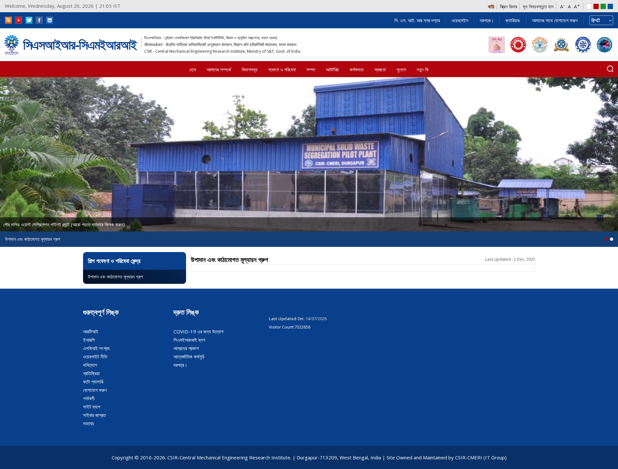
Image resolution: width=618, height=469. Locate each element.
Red (596, 6)
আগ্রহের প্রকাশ (186, 348)
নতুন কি (423, 69)
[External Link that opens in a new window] (497, 45)
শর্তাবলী (89, 398)
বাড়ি (491, 6)
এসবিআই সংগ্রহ (96, 348)
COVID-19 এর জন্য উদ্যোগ (198, 331)
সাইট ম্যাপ (91, 406)
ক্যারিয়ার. (512, 20)
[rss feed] (8, 20)
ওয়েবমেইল (460, 20)
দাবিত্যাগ (90, 365)
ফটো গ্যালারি (93, 381)
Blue (610, 6)
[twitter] (29, 20)
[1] (611, 239)
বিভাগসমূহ (250, 69)
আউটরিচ (332, 69)
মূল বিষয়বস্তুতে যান (538, 6)
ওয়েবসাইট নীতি (95, 356)
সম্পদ (310, 69)
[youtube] (18, 20)
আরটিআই (90, 331)
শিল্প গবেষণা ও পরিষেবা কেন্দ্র (114, 261)
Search (610, 69)
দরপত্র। (487, 20)
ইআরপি (89, 340)
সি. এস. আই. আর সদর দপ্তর (417, 20)
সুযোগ (401, 69)
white (589, 6)
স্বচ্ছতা (380, 69)
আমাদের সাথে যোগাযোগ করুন (555, 20)
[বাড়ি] (11, 44)
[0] (606, 239)
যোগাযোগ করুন (95, 390)
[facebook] (39, 20)
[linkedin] (49, 20)
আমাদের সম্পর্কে (219, 69)
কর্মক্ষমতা (357, 69)
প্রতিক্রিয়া (91, 373)
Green (603, 6)
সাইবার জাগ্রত (94, 415)
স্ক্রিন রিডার (508, 6)
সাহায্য (88, 423)
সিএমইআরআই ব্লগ (189, 340)
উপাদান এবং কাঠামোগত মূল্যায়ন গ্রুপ (115, 277)
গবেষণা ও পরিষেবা (282, 69)
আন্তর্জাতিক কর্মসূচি (188, 356)
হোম (192, 69)
